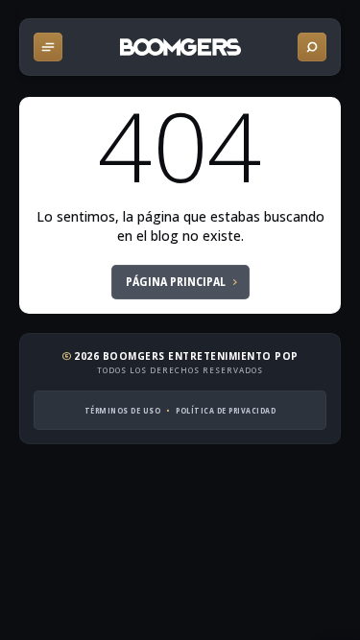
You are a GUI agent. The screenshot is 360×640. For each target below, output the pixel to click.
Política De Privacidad (226, 410)
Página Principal (176, 281)
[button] (48, 47)
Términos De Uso (122, 410)
